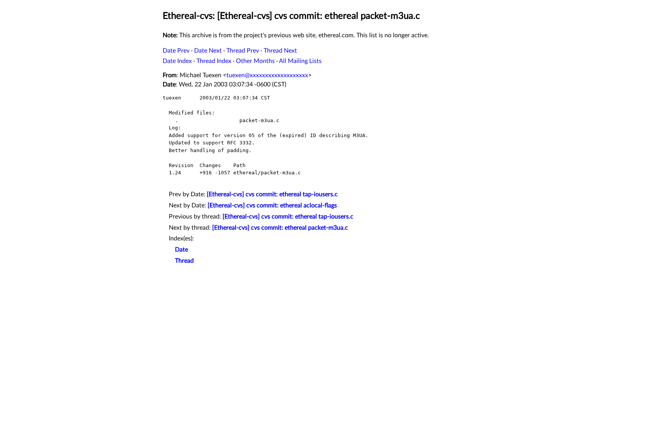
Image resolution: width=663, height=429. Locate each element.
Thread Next (280, 51)
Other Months (255, 61)
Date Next (208, 51)
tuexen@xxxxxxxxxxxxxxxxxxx (267, 75)
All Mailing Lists (300, 61)
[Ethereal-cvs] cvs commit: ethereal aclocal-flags (272, 205)
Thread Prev (242, 51)
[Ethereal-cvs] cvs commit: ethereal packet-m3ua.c (280, 228)
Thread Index (213, 61)
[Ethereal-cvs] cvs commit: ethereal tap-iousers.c (272, 194)
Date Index (177, 61)
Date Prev (176, 51)
